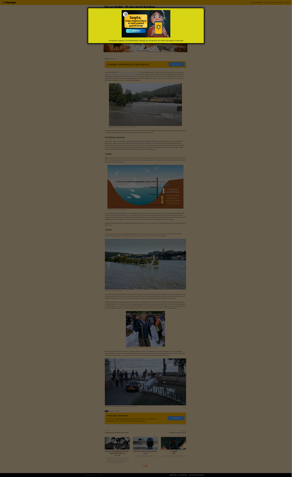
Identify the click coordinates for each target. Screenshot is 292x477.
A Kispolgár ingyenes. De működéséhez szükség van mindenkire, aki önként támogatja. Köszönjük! (146, 41)
